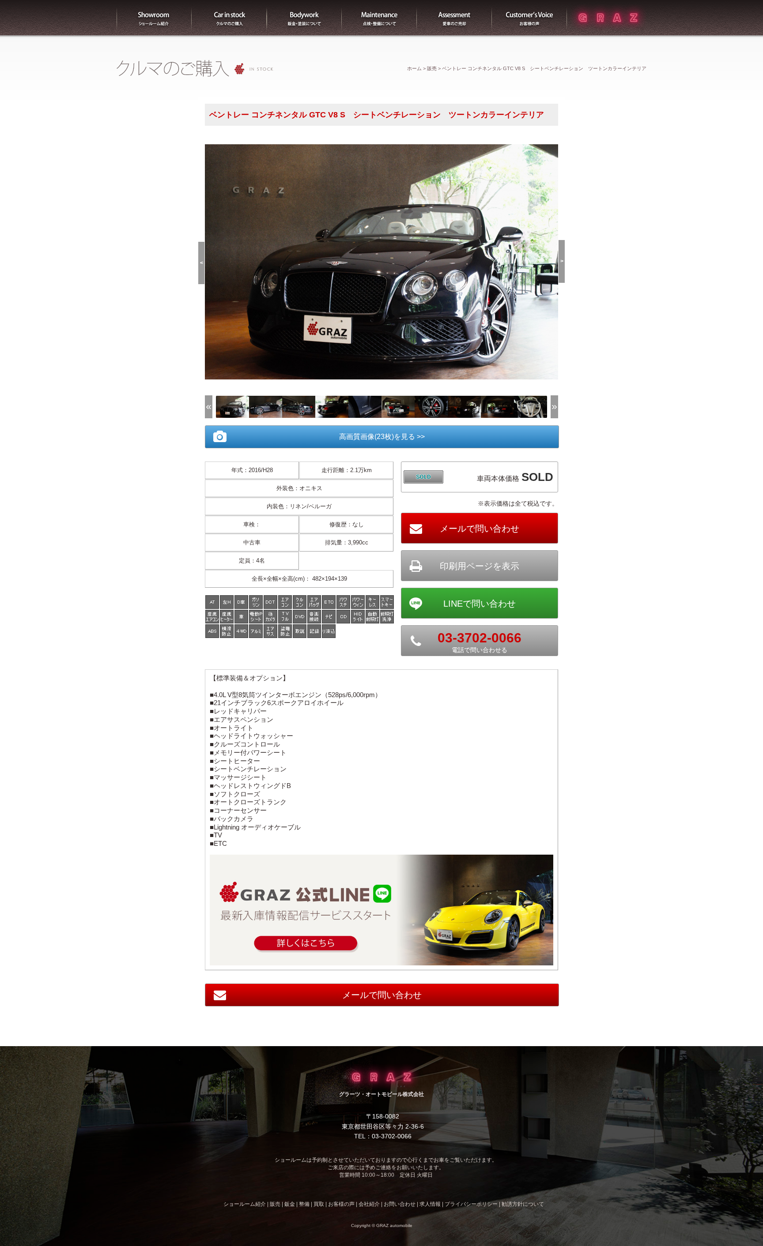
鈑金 (289, 1204)
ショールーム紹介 (154, 17)
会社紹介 (369, 1204)
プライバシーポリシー (471, 1204)
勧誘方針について (523, 1204)
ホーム (414, 68)
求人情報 (430, 1204)
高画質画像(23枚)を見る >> (382, 436)
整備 (379, 17)
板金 (304, 17)
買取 (454, 17)
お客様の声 (529, 17)
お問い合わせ (399, 1204)
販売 (229, 17)
